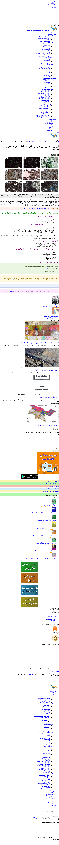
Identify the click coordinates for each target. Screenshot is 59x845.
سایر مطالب (47, 75)
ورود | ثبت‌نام (56, 24)
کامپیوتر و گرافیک (46, 46)
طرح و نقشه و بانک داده (47, 104)
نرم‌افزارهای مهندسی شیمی (43, 93)
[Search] (39, 140)
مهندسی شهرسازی (45, 50)
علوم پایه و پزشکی (48, 57)
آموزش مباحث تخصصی (47, 79)
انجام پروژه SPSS (49, 123)
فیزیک (48, 86)
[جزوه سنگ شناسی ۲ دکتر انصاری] (42, 394)
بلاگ (58, 132)
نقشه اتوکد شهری (46, 111)
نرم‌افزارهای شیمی (45, 100)
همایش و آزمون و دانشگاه (44, 38)
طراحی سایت (50, 792)
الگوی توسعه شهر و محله (44, 113)
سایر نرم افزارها (46, 101)
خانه (58, 141)
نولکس (54, 694)
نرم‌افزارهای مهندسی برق (44, 764)
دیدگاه (57, 448)
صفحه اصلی (53, 32)
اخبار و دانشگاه (49, 35)
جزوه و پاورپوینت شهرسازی (43, 116)
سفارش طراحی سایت (48, 120)
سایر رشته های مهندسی (44, 56)
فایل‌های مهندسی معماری (44, 108)
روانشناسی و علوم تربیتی (44, 68)
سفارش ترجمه (49, 124)
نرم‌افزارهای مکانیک (45, 91)
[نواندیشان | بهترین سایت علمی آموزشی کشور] (54, 137)
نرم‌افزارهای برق (46, 90)
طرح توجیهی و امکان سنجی (43, 117)
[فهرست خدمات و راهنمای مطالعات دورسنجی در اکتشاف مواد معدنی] (42, 339)
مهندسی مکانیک (46, 43)
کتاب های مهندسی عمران (33, 141)
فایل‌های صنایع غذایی (45, 106)
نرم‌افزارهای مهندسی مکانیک (43, 765)
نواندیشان (31, 674)
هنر (49, 74)
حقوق (49, 69)
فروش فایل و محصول (48, 128)
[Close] (58, 818)
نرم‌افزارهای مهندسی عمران (43, 760)
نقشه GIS (48, 109)
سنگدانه (42, 319)
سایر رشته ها (50, 64)
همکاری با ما (53, 126)
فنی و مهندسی (49, 42)
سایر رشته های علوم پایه (44, 63)
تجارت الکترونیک (46, 87)
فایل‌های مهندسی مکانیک (44, 105)
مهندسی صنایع (46, 54)
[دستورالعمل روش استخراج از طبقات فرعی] (42, 367)
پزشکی (48, 58)
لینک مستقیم (49, 268)
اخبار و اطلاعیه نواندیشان (44, 36)
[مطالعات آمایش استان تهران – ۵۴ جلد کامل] (42, 422)
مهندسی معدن (38, 317)
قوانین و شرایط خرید (51, 619)
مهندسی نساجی (43, 722)
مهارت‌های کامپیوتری (45, 102)
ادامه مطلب (56, 295)
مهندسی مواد (44, 718)
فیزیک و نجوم (47, 729)
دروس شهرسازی (46, 786)
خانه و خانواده (47, 72)
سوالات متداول (52, 620)
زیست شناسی (47, 60)
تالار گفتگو (53, 3)
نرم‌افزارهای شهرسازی (44, 97)
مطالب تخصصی (52, 34)
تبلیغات (54, 6)
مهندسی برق (47, 45)
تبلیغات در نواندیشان (48, 803)
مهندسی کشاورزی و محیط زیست (42, 53)
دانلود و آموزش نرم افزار (47, 76)
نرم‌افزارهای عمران (45, 94)
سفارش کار (53, 791)
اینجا (11, 291)
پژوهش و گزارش (46, 39)
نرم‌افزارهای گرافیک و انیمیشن (43, 98)
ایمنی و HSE (47, 80)
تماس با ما (53, 8)
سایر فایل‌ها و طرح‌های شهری (43, 115)
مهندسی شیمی (46, 52)
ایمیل (57, 437)
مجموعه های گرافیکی (45, 787)
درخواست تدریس (49, 127)
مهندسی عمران (46, 47)
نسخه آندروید (56, 671)
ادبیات (48, 71)
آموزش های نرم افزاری (47, 89)
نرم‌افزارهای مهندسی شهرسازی (42, 762)
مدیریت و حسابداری (45, 67)
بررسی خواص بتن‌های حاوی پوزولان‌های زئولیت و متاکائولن (36, 208)
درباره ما (54, 7)
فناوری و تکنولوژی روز (45, 41)
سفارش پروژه (49, 122)
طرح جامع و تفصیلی (45, 112)
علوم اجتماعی (47, 739)
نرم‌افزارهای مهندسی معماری (43, 761)
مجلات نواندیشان (52, 4)
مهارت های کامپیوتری (45, 770)
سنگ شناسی (46, 319)
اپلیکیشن (54, 1)
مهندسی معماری (46, 49)
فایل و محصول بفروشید (50, 617)
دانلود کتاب (51, 319)
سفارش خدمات (52, 119)
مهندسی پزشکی (43, 721)
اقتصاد (48, 65)
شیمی (48, 61)
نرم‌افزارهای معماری (45, 95)
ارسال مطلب (50, 130)
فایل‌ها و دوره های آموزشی (49, 78)
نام (58, 434)
